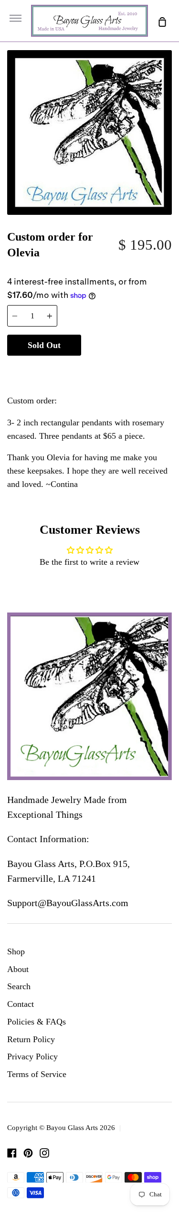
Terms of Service (36, 1074)
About (18, 969)
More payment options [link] (126, 369)
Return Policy (31, 1039)
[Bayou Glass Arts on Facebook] (12, 1153)
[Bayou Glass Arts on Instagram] (44, 1153)
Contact (20, 1004)
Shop (16, 951)
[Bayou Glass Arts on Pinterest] (28, 1153)
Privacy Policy (32, 1056)
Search (19, 986)
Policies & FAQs (36, 1021)
